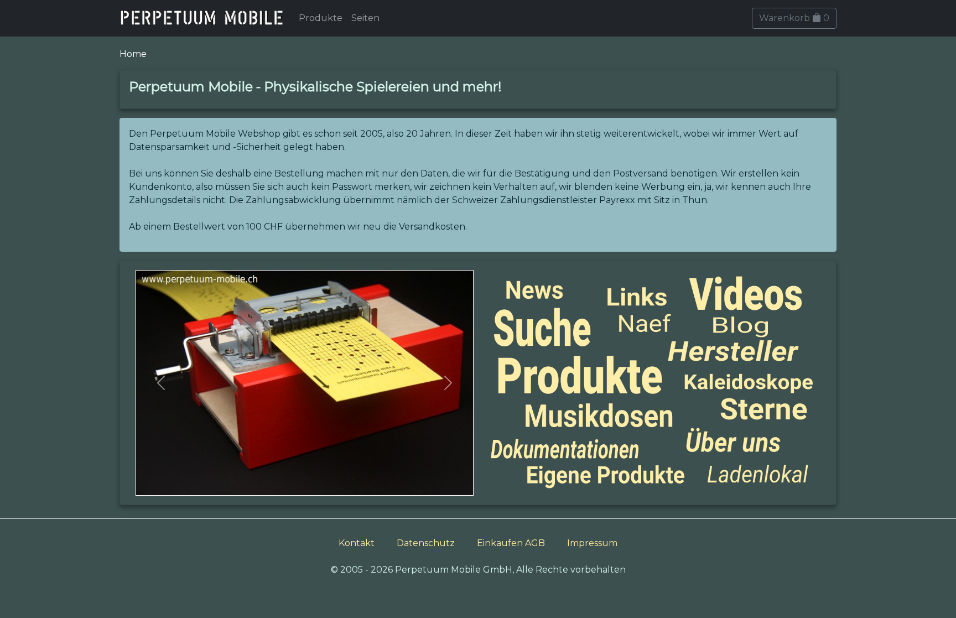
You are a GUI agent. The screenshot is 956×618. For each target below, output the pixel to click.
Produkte (320, 18)
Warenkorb (794, 18)
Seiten (365, 18)
